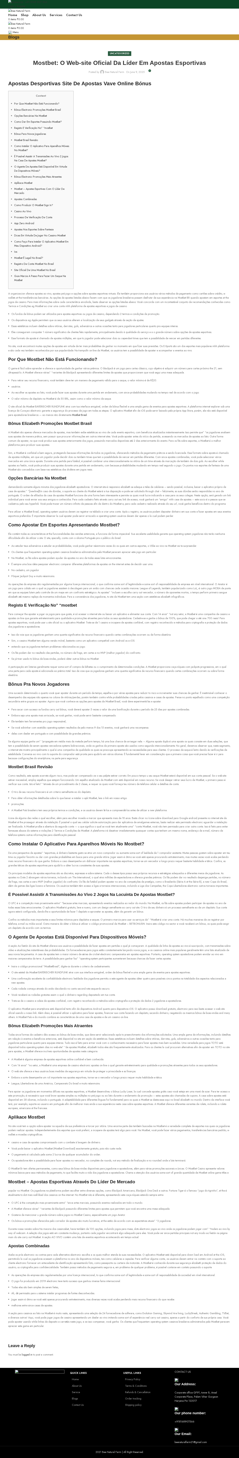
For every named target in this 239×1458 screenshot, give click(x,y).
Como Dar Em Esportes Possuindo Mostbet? (38, 122)
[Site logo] (19, 11)
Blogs (75, 1398)
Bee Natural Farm (114, 72)
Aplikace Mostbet (23, 183)
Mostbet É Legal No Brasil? (28, 258)
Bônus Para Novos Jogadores (30, 134)
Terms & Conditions (136, 1386)
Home (75, 1379)
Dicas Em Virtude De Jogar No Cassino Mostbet (40, 235)
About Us (77, 1386)
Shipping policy (133, 1405)
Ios (15, 252)
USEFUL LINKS (132, 1373)
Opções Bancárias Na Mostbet (30, 116)
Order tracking (133, 1398)
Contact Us (78, 1405)
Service (76, 1392)
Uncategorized (119, 53)
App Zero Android (24, 223)
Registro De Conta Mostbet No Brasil (34, 264)
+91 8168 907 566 (36, 2)
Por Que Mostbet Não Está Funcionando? (36, 103)
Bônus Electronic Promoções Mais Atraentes (38, 177)
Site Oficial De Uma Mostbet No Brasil (34, 270)
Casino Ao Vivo (22, 211)
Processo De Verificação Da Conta (33, 217)
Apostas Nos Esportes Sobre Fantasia (34, 229)
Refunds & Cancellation (137, 1392)
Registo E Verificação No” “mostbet (33, 128)
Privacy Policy (132, 1379)
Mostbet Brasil (79, 415)
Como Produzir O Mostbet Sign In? (33, 205)
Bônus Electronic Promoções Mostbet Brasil (37, 110)
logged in (27, 1354)
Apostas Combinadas (25, 199)
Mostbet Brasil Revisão (26, 140)
